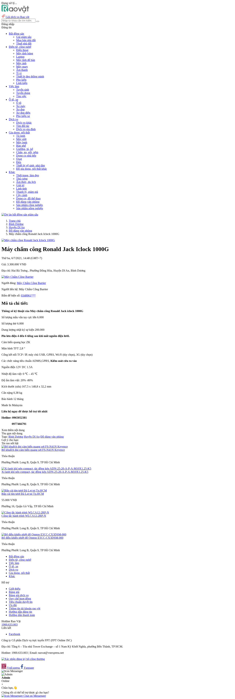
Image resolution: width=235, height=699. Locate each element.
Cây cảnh (21, 195)
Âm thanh (22, 69)
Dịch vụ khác (24, 122)
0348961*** (28, 295)
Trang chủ (15, 220)
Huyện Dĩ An (17, 227)
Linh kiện (21, 83)
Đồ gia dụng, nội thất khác (31, 168)
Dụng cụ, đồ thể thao (28, 198)
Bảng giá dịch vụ (19, 595)
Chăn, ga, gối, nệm (27, 152)
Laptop (20, 56)
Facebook (14, 634)
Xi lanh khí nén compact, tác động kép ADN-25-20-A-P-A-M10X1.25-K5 (44, 471)
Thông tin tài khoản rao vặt (24, 608)
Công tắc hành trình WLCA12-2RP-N (23, 515)
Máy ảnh (21, 63)
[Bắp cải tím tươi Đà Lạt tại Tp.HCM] (24, 490)
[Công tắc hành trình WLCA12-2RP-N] (25, 512)
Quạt (19, 158)
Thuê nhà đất (23, 43)
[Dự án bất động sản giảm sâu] (19, 214)
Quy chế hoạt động (20, 598)
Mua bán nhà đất (26, 40)
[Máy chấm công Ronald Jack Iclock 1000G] (28, 240)
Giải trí (20, 185)
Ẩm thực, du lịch (26, 181)
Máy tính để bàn (25, 60)
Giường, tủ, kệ (24, 149)
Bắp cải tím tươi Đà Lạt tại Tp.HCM (22, 493)
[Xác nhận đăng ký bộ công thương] (23, 659)
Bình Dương (16, 224)
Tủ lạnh (20, 135)
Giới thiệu (14, 588)
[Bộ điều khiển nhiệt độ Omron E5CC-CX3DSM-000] (33, 534)
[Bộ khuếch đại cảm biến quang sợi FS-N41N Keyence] (34, 446)
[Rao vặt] (15, 12)
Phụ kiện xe (23, 116)
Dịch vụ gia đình (26, 129)
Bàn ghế (21, 145)
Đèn (18, 162)
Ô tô (18, 102)
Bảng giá (14, 592)
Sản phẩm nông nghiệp (29, 208)
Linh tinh (21, 188)
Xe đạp (20, 109)
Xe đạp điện (23, 112)
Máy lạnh (21, 142)
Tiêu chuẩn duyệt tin (20, 601)
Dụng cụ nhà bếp (26, 155)
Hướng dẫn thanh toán (22, 615)
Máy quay (22, 66)
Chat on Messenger (34, 695)
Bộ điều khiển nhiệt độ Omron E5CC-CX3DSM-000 (32, 537)
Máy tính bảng (24, 53)
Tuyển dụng (23, 92)
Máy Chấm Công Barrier (31, 283)
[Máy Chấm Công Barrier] (17, 276)
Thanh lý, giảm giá (27, 191)
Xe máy (20, 106)
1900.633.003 (9, 624)
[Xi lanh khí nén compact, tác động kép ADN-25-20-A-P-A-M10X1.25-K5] (46, 468)
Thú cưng (22, 178)
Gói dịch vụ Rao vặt (17, 16)
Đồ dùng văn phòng (27, 201)
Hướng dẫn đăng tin (20, 611)
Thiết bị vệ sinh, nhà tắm (30, 165)
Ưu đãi (13, 605)
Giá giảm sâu (23, 36)
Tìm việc (21, 96)
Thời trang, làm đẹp (27, 175)
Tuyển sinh (22, 89)
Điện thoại (22, 50)
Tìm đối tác (22, 125)
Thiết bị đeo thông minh (30, 76)
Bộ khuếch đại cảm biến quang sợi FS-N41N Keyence (33, 449)
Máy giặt (21, 139)
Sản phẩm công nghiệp (29, 205)
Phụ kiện (21, 79)
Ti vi (18, 73)
